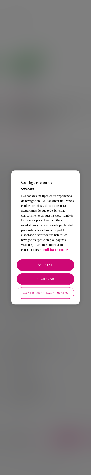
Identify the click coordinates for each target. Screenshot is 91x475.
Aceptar (45, 265)
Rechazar (46, 279)
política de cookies (56, 250)
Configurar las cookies (45, 293)
